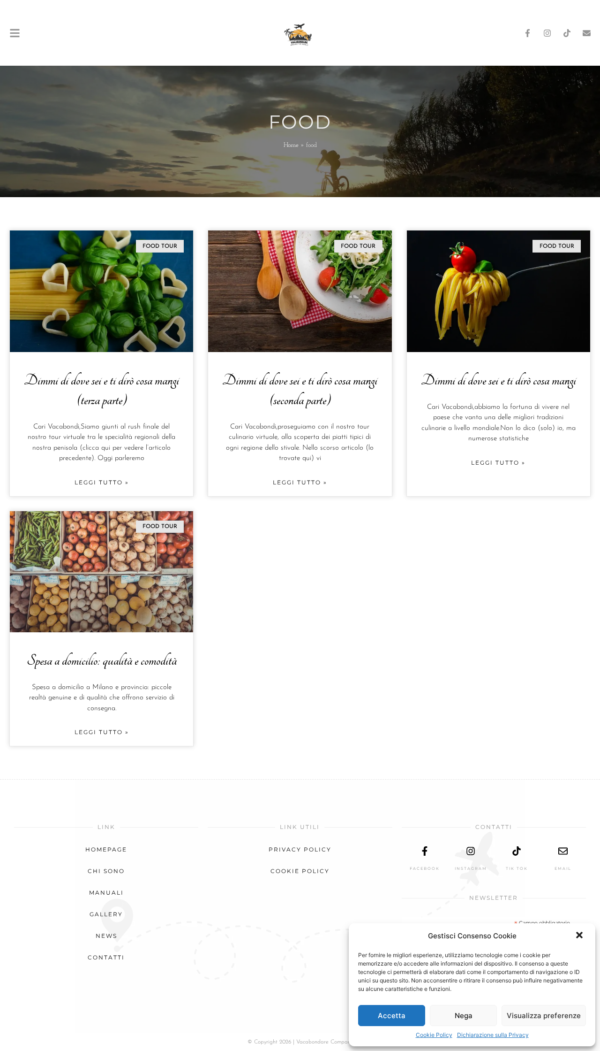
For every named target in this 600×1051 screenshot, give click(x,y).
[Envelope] (587, 33)
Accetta (391, 1015)
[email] (563, 851)
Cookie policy (300, 871)
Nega (463, 1015)
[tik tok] (516, 851)
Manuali (106, 892)
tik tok (517, 868)
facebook (425, 868)
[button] (580, 936)
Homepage (106, 849)
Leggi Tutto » (102, 482)
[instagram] (470, 851)
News (106, 935)
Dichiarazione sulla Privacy (493, 1034)
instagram (471, 868)
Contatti (106, 957)
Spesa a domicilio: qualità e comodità (102, 661)
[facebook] (424, 851)
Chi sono (106, 871)
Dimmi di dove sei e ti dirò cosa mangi (498, 380)
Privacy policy (300, 849)
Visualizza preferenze (544, 1015)
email (563, 868)
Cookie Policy (434, 1034)
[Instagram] (547, 33)
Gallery (106, 914)
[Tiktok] (567, 33)
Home (291, 145)
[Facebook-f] (528, 33)
